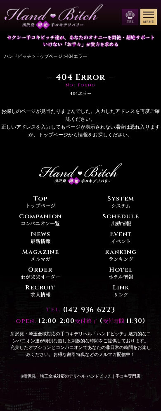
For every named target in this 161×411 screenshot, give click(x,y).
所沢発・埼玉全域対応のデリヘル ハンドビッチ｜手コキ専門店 (82, 376)
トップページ (48, 56)
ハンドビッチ (17, 56)
